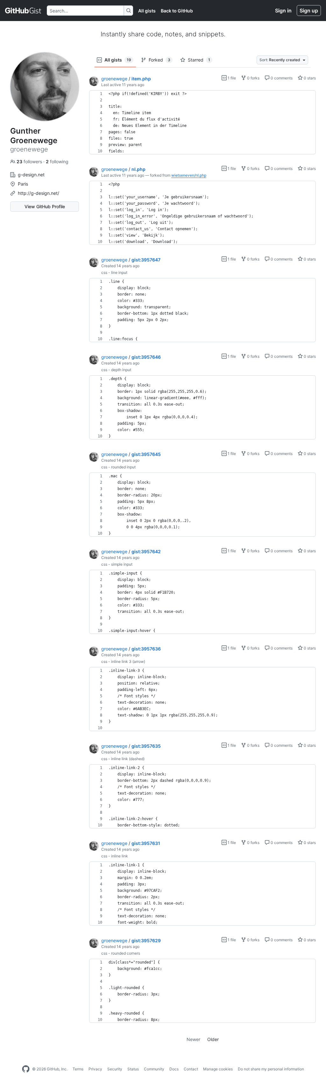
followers (30, 161)
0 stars (309, 78)
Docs (174, 1069)
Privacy (95, 1069)
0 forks (252, 78)
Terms (78, 1069)
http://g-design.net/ (38, 193)
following (57, 161)
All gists (147, 10)
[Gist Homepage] (23, 10)
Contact (191, 1069)
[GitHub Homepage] (26, 1069)
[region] (202, 122)
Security (114, 1069)
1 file (231, 78)
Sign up (309, 10)
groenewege (114, 78)
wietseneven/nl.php (188, 175)
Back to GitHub (177, 10)
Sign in (283, 10)
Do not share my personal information (271, 1069)
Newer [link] (193, 1039)
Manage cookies (218, 1069)
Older (213, 1039)
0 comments (281, 78)
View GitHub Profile (45, 206)
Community (154, 1069)
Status (133, 1069)
